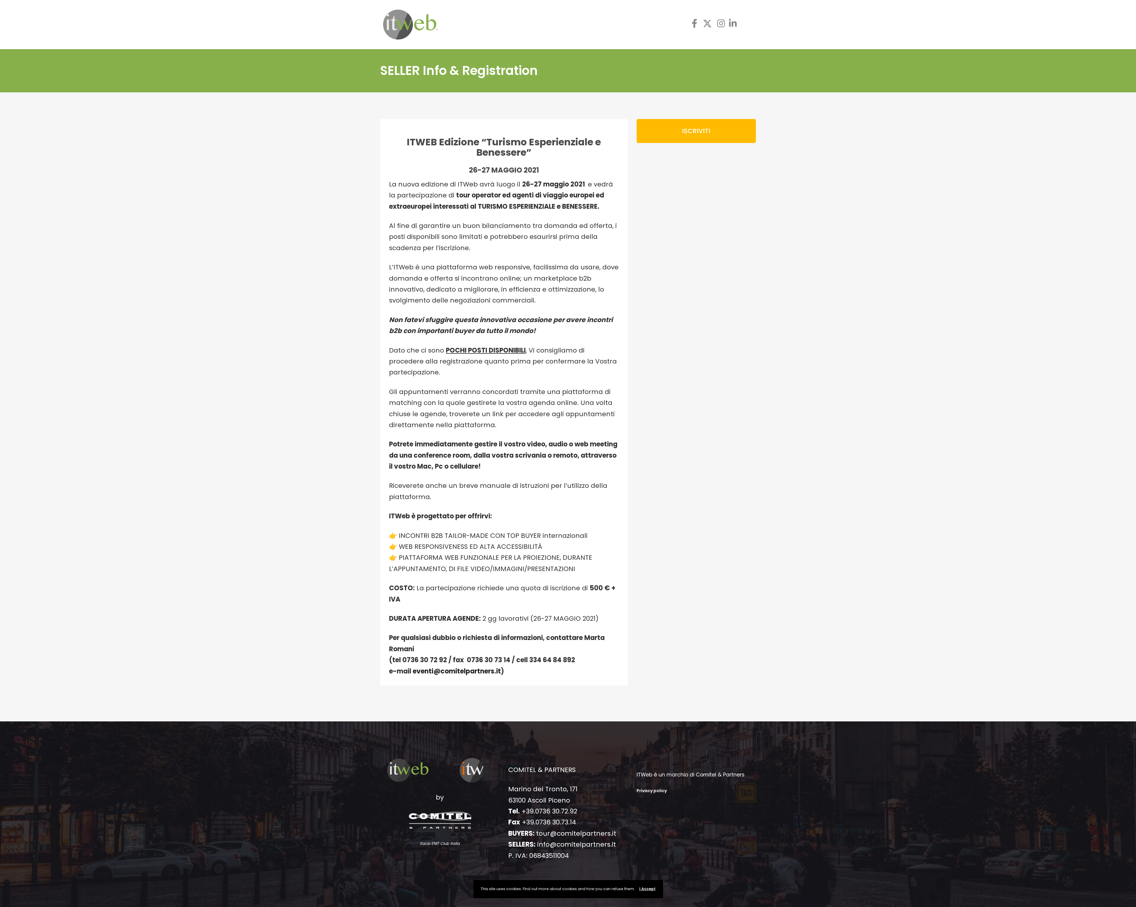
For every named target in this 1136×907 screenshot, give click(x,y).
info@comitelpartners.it (576, 844)
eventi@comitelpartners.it (457, 671)
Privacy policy (652, 791)
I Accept (647, 888)
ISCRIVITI (696, 131)
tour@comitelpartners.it (576, 833)
